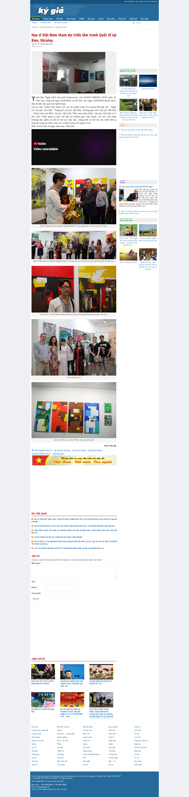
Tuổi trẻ (34, 765)
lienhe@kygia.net (43, 787)
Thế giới (59, 19)
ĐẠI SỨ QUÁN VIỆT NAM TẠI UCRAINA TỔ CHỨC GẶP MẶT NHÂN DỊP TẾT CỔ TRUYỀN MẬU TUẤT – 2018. (71, 713)
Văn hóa (34, 761)
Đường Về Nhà (148, 89)
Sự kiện (60, 747)
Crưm (122, 125)
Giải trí (101, 19)
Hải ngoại (36, 19)
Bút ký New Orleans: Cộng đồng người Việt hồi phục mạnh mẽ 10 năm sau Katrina (128, 116)
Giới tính (137, 730)
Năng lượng (87, 751)
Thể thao (112, 751)
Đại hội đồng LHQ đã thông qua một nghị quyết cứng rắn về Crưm (138, 212)
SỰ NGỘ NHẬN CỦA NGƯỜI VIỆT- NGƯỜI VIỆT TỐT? (101, 682)
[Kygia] (50, 10)
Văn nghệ (144, 19)
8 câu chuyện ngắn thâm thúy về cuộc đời (148, 239)
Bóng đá (137, 751)
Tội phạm (60, 754)
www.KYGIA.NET (57, 781)
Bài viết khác (88, 727)
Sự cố (33, 747)
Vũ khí (85, 765)
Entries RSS (47, 22)
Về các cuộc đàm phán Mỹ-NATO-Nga (137, 130)
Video (111, 744)
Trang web (36, 593)
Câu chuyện (113, 727)
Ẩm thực (34, 727)
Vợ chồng (61, 765)
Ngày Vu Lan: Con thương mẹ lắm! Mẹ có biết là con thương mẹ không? (148, 265)
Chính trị (137, 727)
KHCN (81, 19)
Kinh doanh (71, 19)
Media (33, 744)
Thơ (84, 758)
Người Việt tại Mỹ (127, 71)
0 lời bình (38, 46)
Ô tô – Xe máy (62, 741)
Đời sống (111, 19)
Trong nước (48, 19)
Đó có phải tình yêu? (128, 262)
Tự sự (136, 758)
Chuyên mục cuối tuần (39, 730)
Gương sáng (36, 734)
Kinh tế (111, 737)
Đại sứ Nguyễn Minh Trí (43, 450)
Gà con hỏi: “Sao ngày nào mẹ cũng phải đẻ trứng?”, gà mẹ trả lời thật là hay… (128, 241)
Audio (85, 744)
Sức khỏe (86, 747)
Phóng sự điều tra (141, 741)
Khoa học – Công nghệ (65, 734)
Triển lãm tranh (58, 454)
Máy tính (86, 734)
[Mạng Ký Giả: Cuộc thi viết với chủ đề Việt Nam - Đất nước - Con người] (74, 460)
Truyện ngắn (113, 758)
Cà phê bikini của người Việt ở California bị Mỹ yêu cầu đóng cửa (128, 92)
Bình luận (36, 563)
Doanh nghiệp (62, 737)
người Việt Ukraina (95, 450)
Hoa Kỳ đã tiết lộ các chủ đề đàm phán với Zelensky (42, 682)
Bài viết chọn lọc (63, 727)
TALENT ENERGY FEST (41, 454)
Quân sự (137, 744)
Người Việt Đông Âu (47, 27)
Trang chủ (34, 27)
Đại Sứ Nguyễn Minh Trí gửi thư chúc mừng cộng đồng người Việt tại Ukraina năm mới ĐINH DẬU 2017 (74, 526)
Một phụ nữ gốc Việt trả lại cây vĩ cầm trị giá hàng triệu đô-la (148, 115)
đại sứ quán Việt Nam (62, 450)
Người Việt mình (61, 27)
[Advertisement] (74, 492)
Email (34, 587)
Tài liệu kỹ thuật (140, 747)
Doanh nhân (87, 737)
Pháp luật (133, 19)
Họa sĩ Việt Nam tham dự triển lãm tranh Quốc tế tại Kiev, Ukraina (73, 37)
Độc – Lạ (112, 761)
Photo (59, 744)
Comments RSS (61, 22)
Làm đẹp (112, 747)
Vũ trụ (111, 765)
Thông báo (35, 754)
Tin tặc (137, 734)
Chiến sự (60, 751)
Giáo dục (91, 19)
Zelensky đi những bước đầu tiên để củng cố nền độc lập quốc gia (71, 683)
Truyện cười (87, 730)
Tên (33, 582)
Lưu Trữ (137, 737)
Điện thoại (138, 765)
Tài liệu (34, 22)
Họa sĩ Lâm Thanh (79, 450)
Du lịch (34, 758)
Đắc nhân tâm (126, 220)
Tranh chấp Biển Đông (91, 754)
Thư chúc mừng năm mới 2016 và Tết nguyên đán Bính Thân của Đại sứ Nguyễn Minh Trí (68, 548)
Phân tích (122, 19)
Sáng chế (112, 734)
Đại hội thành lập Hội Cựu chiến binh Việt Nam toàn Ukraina (58, 537)
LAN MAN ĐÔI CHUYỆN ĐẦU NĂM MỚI (42, 710)
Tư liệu (137, 754)
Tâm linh (60, 758)
